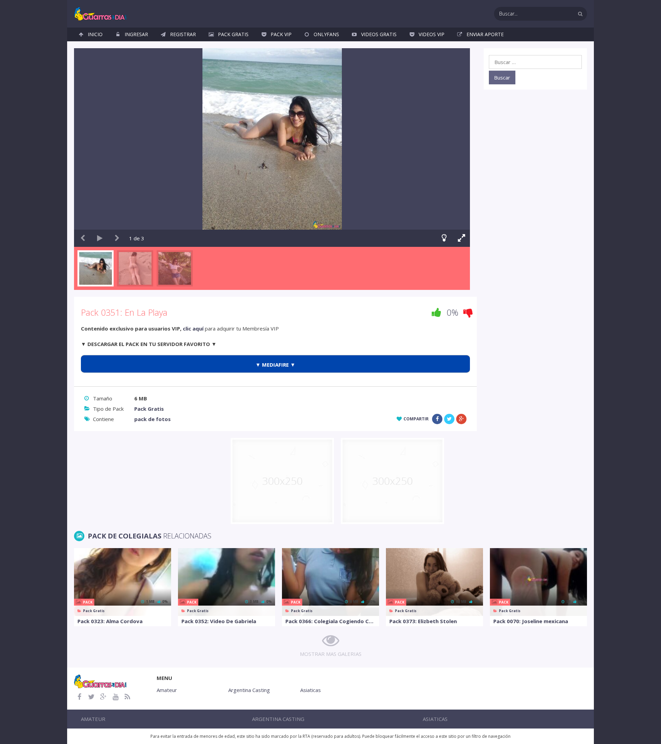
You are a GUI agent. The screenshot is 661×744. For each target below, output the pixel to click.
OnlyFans (326, 34)
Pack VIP (281, 34)
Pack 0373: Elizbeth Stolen (423, 621)
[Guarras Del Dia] (100, 13)
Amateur (167, 690)
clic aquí (193, 328)
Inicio (95, 34)
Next (117, 238)
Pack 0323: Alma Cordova (110, 621)
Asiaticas (310, 690)
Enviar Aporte (485, 34)
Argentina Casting (249, 690)
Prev (82, 238)
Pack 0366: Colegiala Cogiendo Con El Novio (330, 621)
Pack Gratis (233, 34)
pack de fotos (152, 419)
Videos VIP (431, 34)
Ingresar (136, 34)
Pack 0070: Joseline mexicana (530, 621)
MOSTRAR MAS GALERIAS (330, 653)
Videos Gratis (379, 34)
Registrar (183, 34)
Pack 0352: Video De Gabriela (218, 621)
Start (99, 238)
